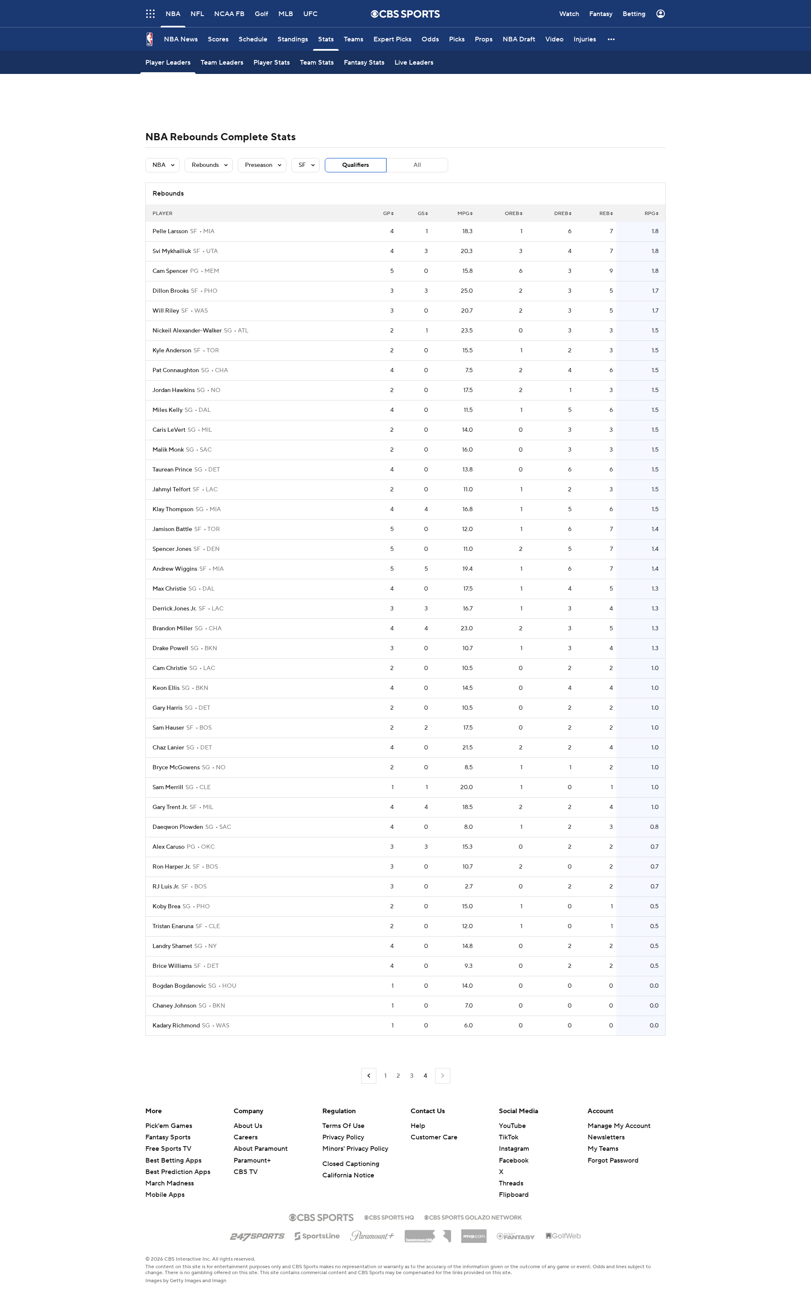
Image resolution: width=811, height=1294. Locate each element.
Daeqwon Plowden (177, 827)
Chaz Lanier (168, 748)
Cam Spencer (170, 271)
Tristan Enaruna (172, 926)
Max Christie (169, 589)
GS (421, 213)
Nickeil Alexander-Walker (187, 331)
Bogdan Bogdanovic (179, 986)
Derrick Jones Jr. (174, 609)
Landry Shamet (172, 946)
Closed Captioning (350, 1164)
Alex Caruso (168, 847)
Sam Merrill (167, 787)
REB (604, 213)
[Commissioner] (428, 1233)
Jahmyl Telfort (171, 489)
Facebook (513, 1160)
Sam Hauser (168, 728)
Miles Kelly (167, 410)
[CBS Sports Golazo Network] (473, 1216)
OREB (512, 213)
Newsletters (606, 1137)
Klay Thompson (172, 509)
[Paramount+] (372, 1234)
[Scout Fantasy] (516, 1235)
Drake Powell (170, 648)
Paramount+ (252, 1160)
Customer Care (434, 1137)
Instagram (514, 1148)
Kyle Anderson (171, 350)
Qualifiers (355, 165)
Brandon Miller (172, 628)
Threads (511, 1183)
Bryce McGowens (176, 767)
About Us (248, 1126)
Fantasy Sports (168, 1137)
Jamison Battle (172, 529)
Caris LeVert (168, 430)
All (417, 165)
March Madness (169, 1183)
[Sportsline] (317, 1235)
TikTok (508, 1137)
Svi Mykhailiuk (171, 251)
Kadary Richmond (176, 1026)
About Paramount (261, 1148)
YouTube (512, 1126)
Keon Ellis (166, 688)
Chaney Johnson (174, 1006)
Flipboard (514, 1194)
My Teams (603, 1148)
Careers (246, 1137)
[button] (611, 39)
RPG (650, 213)
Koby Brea (166, 906)
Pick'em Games (168, 1126)
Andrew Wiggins (174, 569)
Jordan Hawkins (173, 390)
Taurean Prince (172, 470)
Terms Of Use (343, 1126)
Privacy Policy (343, 1137)
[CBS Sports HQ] (389, 1216)
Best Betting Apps (173, 1160)
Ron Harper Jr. (171, 867)
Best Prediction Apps (177, 1172)
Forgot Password (613, 1160)
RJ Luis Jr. (165, 887)
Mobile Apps (165, 1194)
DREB (561, 213)
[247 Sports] (257, 1234)
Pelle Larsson (170, 231)
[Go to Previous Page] (368, 1076)
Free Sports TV (168, 1148)
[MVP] (474, 1233)
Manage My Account (619, 1126)
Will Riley (165, 311)
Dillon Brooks (170, 291)
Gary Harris (167, 708)
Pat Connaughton (175, 370)
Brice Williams (172, 966)
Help (418, 1126)
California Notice (348, 1175)
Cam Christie (169, 668)
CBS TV (246, 1172)
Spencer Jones (171, 549)
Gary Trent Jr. (170, 807)
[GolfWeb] (563, 1236)
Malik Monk (168, 450)
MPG (463, 213)
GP (386, 213)
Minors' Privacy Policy (355, 1148)
